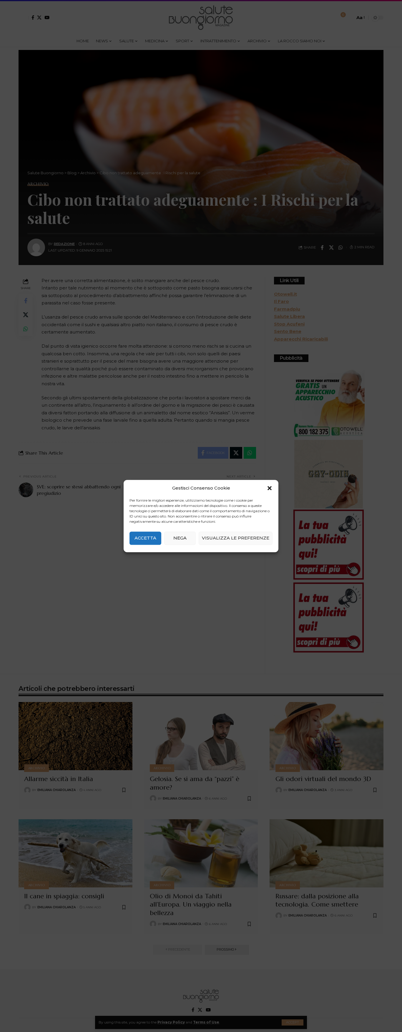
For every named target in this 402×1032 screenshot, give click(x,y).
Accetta (145, 538)
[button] (270, 488)
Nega (180, 538)
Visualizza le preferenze (235, 538)
